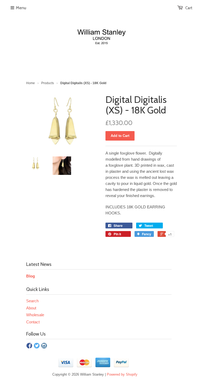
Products (47, 83)
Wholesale (35, 315)
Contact (33, 322)
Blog (30, 276)
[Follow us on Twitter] (37, 346)
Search (32, 301)
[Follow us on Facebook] (29, 346)
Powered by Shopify (122, 374)
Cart (188, 8)
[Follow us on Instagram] (44, 346)
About (31, 308)
